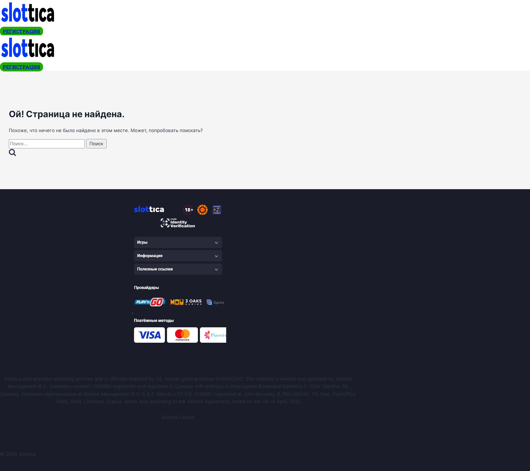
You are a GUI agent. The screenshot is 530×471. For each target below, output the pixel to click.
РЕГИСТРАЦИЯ (21, 31)
